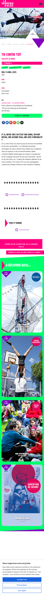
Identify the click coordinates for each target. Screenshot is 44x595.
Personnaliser (22, 585)
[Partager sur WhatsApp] (18, 122)
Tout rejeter (22, 590)
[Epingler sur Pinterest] (10, 122)
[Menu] (40, 4)
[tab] (12, 194)
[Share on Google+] (14, 122)
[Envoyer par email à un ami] (22, 122)
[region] (22, 577)
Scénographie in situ (15, 67)
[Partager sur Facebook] (3, 122)
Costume (5, 67)
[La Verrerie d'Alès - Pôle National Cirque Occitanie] (11, 5)
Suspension (26, 67)
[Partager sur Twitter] (7, 122)
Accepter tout (22, 579)
